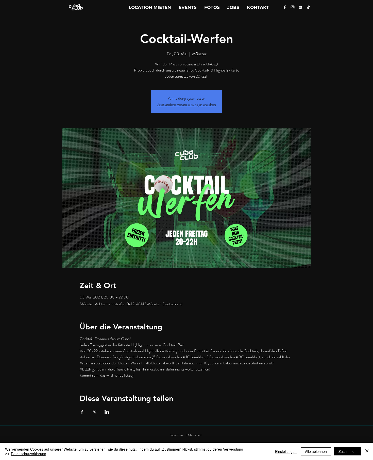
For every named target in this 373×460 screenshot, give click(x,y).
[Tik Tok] (308, 7)
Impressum (176, 435)
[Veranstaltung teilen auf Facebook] (82, 412)
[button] (258, 7)
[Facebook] (284, 7)
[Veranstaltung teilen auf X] (94, 412)
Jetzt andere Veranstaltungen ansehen (186, 104)
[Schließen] (367, 451)
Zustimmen (347, 451)
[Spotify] (300, 7)
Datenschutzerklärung (28, 453)
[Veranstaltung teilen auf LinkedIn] (107, 412)
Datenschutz (194, 435)
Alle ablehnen (316, 451)
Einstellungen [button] (286, 451)
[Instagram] (292, 7)
